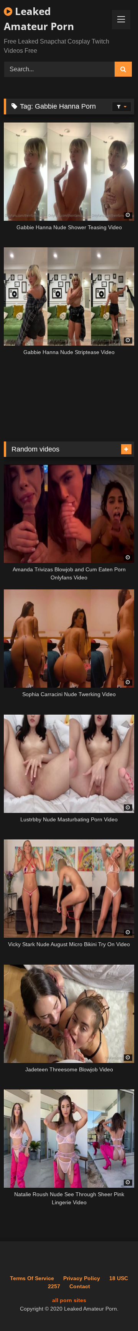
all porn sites (69, 1300)
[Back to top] (114, 1308)
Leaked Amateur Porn (39, 18)
